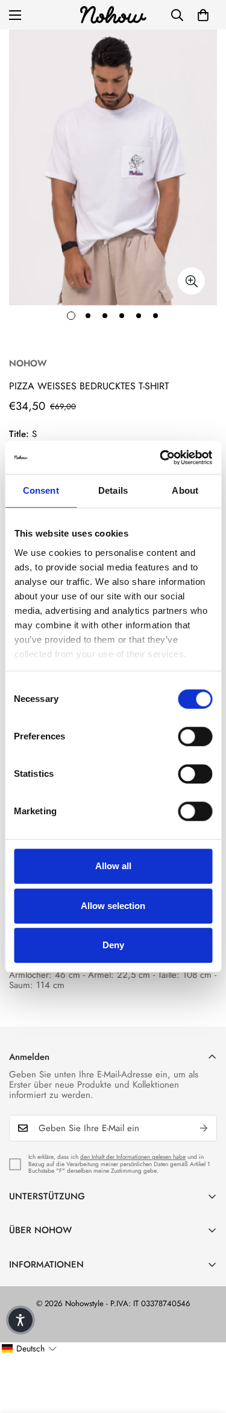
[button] (203, 15)
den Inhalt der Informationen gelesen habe (133, 1156)
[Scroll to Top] (204, 1349)
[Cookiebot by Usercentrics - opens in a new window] (161, 457)
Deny (113, 945)
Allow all (113, 866)
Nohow (28, 363)
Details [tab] (113, 490)
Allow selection (113, 906)
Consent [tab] (41, 490)
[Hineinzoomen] (191, 281)
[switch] (195, 736)
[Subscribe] (203, 1128)
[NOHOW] (113, 15)
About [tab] (185, 490)
